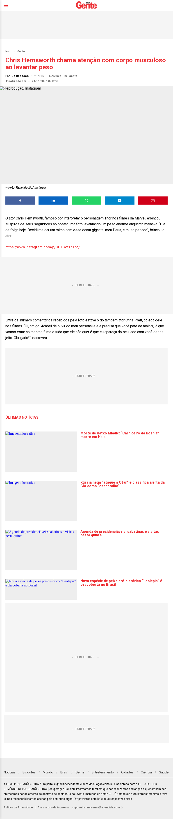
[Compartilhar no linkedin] (53, 200)
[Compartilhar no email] (153, 200)
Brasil (64, 772)
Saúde (164, 772)
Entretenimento (103, 772)
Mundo (48, 772)
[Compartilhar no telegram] (119, 200)
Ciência (146, 772)
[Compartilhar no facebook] (20, 200)
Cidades (127, 772)
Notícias (9, 772)
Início (8, 51)
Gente (21, 51)
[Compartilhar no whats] (86, 200)
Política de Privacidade (18, 807)
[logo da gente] (86, 5)
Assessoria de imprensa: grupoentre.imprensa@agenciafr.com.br (80, 807)
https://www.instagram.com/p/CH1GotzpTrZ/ (42, 247)
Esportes (29, 772)
